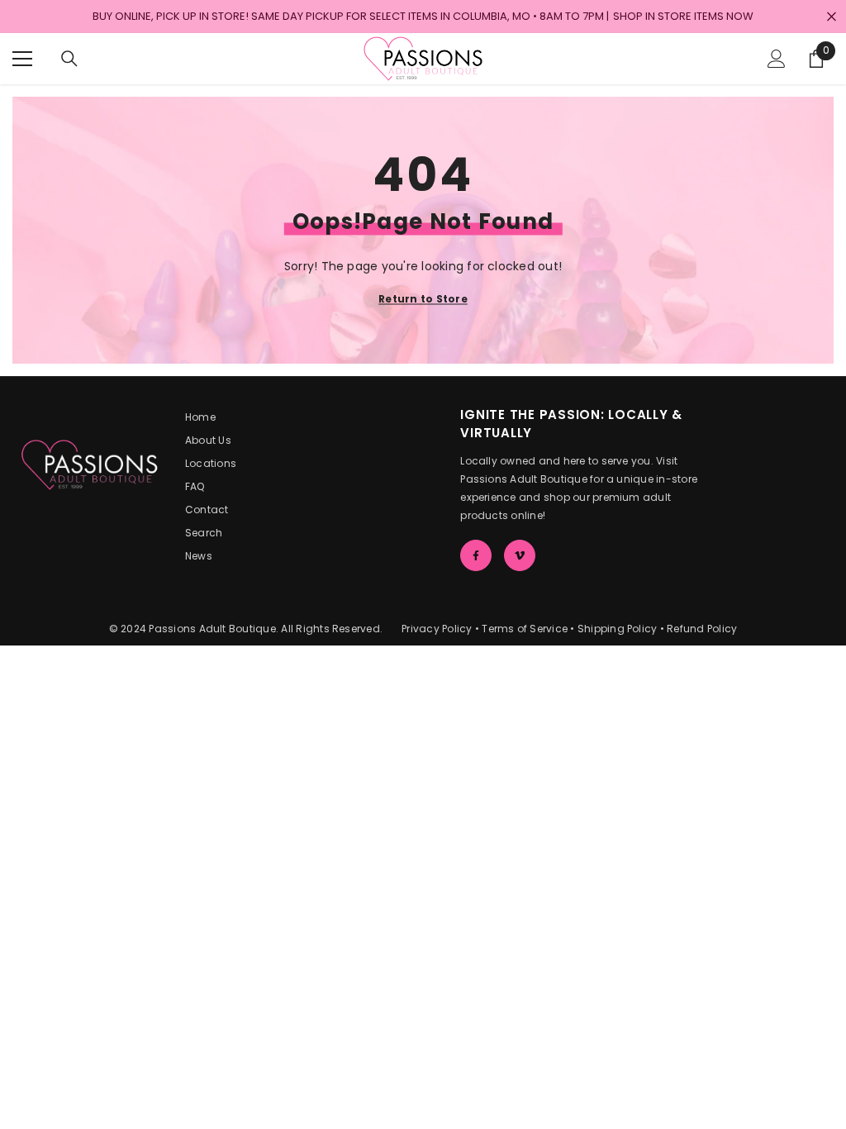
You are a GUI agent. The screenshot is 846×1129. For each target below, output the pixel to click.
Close (831, 17)
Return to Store (423, 299)
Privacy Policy (437, 629)
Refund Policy (702, 629)
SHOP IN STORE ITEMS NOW (683, 16)
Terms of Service (525, 629)
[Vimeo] (519, 555)
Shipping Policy (617, 629)
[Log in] (777, 59)
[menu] (22, 59)
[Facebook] (476, 555)
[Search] (69, 59)
